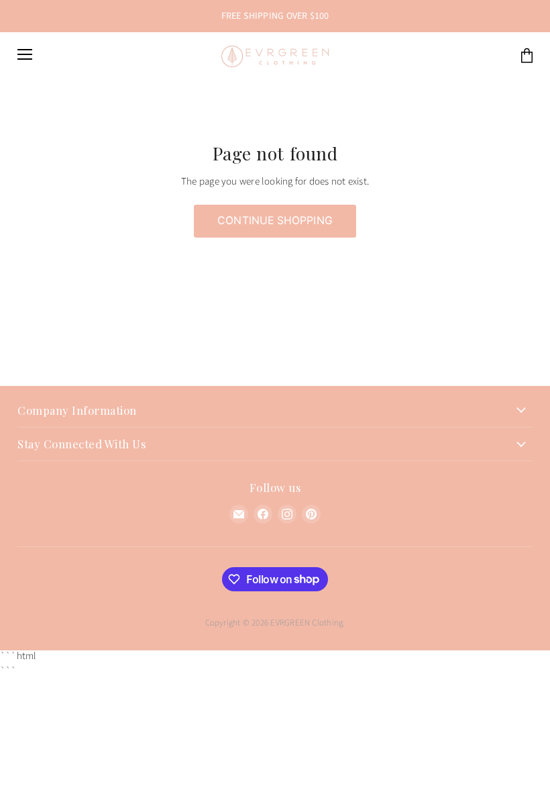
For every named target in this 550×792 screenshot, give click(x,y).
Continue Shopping (275, 220)
